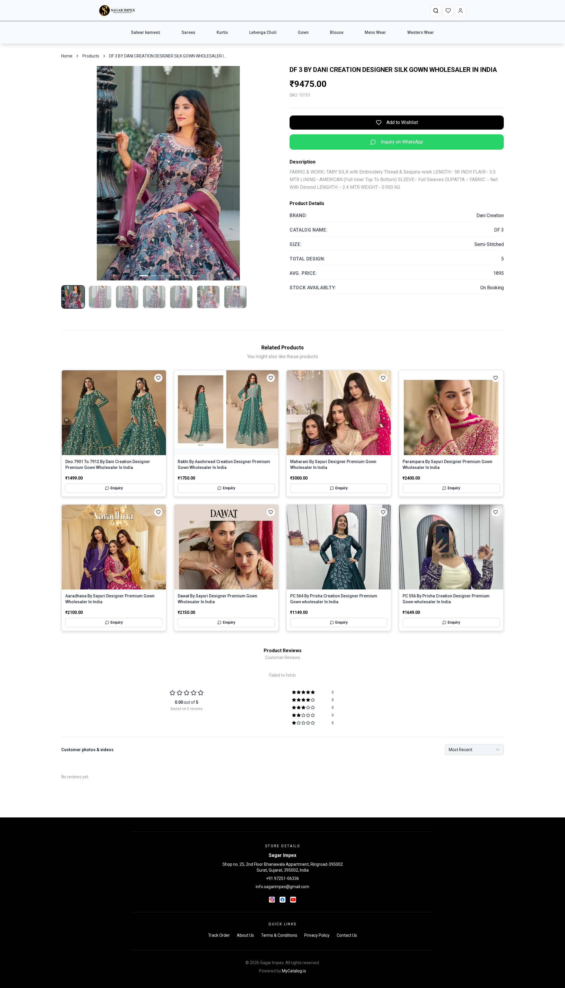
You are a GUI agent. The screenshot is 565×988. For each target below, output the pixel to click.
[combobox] (474, 749)
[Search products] (435, 10)
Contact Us (347, 935)
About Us (245, 935)
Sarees (188, 32)
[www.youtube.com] (293, 900)
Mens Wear (375, 32)
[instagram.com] (272, 900)
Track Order (219, 935)
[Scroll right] (435, 32)
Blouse (336, 32)
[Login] (460, 10)
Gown (303, 32)
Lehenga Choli (263, 32)
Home (66, 56)
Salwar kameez (145, 32)
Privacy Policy (317, 935)
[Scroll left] (129, 32)
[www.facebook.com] (282, 900)
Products (90, 56)
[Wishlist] (448, 10)
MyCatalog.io (294, 971)
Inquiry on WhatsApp (402, 142)
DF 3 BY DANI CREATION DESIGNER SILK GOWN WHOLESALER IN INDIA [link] (168, 56)
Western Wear (420, 32)
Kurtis (222, 32)
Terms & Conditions (279, 935)
